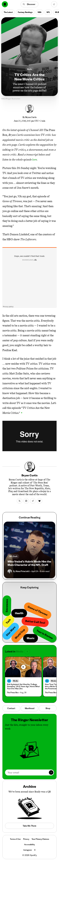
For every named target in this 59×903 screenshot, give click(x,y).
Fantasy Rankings (25, 12)
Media (29, 69)
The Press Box (13, 692)
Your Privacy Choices (40, 839)
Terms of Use (15, 839)
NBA (39, 12)
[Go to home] (5, 4)
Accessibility (29, 844)
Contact (11, 708)
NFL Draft (13, 556)
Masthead (29, 708)
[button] (29, 4)
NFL (48, 12)
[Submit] (51, 772)
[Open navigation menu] (54, 4)
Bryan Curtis (31, 117)
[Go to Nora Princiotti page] (10, 571)
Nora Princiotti (22, 571)
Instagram (27, 850)
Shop (47, 708)
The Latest (8, 12)
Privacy (26, 839)
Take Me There (29, 825)
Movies (54, 681)
